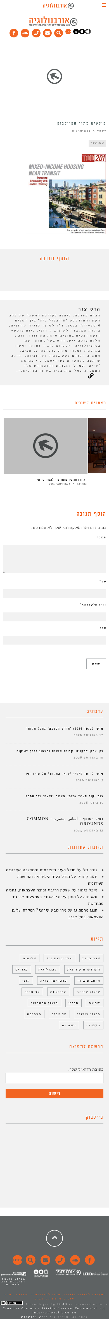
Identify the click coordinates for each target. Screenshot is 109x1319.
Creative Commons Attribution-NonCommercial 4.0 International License (54, 1310)
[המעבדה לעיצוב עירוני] (68, 33)
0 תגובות (97, 143)
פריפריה (32, 991)
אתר (103, 628)
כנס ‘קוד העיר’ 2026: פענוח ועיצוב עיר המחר (64, 796)
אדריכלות (91, 958)
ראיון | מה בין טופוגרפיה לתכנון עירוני (62, 480)
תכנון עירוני (88, 1014)
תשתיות (69, 1025)
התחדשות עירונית (83, 969)
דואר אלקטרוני (93, 605)
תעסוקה (34, 1014)
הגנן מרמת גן (85, 910)
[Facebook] (14, 32)
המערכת (82, 483)
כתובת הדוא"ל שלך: (85, 1069)
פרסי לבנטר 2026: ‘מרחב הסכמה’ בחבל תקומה (64, 728)
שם (102, 581)
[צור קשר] (59, 1263)
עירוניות (58, 991)
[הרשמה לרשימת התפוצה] (47, 32)
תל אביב (59, 1014)
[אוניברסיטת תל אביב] (82, 33)
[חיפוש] (58, 32)
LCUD (62, 1304)
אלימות (29, 958)
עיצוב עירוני (88, 991)
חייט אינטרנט (34, 1317)
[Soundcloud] (25, 32)
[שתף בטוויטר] (50, 278)
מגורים (21, 969)
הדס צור (101, 130)
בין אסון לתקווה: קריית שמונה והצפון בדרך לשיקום (59, 751)
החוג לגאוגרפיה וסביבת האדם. (32, 1294)
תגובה (101, 537)
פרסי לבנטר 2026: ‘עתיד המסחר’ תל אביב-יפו (64, 774)
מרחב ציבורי (88, 980)
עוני (26, 980)
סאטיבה (90, 897)
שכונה (94, 1003)
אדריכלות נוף (59, 958)
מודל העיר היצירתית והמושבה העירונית (40, 870)
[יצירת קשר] (36, 32)
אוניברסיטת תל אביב (54, 1299)
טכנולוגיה (47, 969)
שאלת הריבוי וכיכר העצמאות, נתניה (38, 890)
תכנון (73, 1003)
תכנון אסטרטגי (44, 1003)
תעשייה (93, 1025)
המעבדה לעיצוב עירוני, (83, 1294)
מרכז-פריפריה (53, 980)
